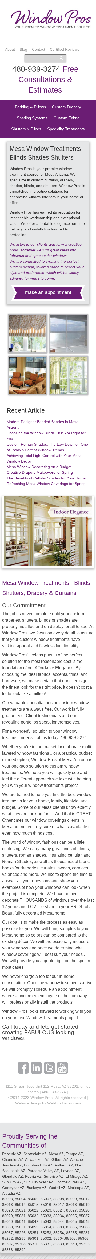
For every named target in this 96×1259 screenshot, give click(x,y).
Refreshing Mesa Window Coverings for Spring (46, 484)
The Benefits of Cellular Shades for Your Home (46, 478)
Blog (23, 49)
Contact (38, 49)
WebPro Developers (64, 1103)
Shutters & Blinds (26, 129)
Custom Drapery (66, 107)
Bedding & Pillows (30, 107)
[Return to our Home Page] (50, 28)
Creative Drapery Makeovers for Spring (40, 472)
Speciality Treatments (66, 129)
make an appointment (48, 292)
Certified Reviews (64, 49)
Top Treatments (48, 140)
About (10, 49)
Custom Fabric (66, 118)
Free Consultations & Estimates (48, 79)
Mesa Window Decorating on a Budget (39, 467)
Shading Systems (32, 118)
